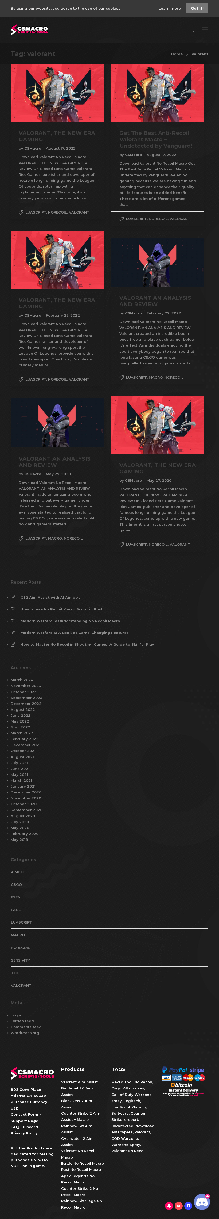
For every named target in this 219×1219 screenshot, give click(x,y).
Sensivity (20, 960)
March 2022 (22, 733)
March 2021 (21, 780)
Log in (16, 1015)
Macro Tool (121, 1082)
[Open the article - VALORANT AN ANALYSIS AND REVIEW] (134, 262)
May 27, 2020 (159, 480)
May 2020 (20, 828)
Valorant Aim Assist (79, 1082)
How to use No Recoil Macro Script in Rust (62, 609)
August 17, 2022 (61, 148)
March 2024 (22, 680)
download (145, 1126)
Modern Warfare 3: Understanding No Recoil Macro (70, 621)
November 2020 (26, 798)
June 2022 (20, 715)
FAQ (15, 1127)
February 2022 (24, 739)
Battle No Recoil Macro (82, 1163)
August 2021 (22, 757)
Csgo (116, 1088)
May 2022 (20, 721)
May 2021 (19, 774)
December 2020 (26, 792)
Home (177, 54)
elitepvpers (122, 1132)
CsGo (16, 884)
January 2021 (23, 786)
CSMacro (33, 148)
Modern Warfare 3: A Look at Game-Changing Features (75, 633)
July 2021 (19, 763)
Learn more (170, 8)
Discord (30, 1127)
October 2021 (23, 751)
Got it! (197, 8)
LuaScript (35, 212)
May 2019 (19, 839)
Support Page (24, 1121)
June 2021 (20, 768)
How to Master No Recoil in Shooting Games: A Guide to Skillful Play (87, 644)
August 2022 (23, 709)
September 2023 (26, 698)
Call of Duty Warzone (131, 1094)
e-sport (131, 1120)
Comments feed (26, 1027)
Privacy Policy (24, 1133)
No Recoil (143, 1082)
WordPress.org (25, 1033)
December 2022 (26, 703)
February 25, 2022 (63, 315)
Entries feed (22, 1021)
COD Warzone (124, 1138)
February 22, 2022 (164, 313)
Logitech (132, 1101)
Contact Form (24, 1114)
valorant (79, 212)
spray (116, 1101)
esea (15, 897)
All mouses (133, 1088)
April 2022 (20, 727)
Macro (156, 377)
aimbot (18, 872)
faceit (17, 909)
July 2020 (20, 822)
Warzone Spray (125, 1144)
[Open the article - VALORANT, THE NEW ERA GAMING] (34, 93)
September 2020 (26, 810)
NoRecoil (57, 212)
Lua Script (120, 1107)
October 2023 (23, 692)
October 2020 (24, 804)
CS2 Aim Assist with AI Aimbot (50, 597)
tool (16, 973)
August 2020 (23, 816)
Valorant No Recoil (128, 1151)
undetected (122, 1126)
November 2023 (26, 685)
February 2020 (24, 833)
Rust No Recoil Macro (81, 1170)
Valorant (142, 1132)
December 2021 (25, 745)
